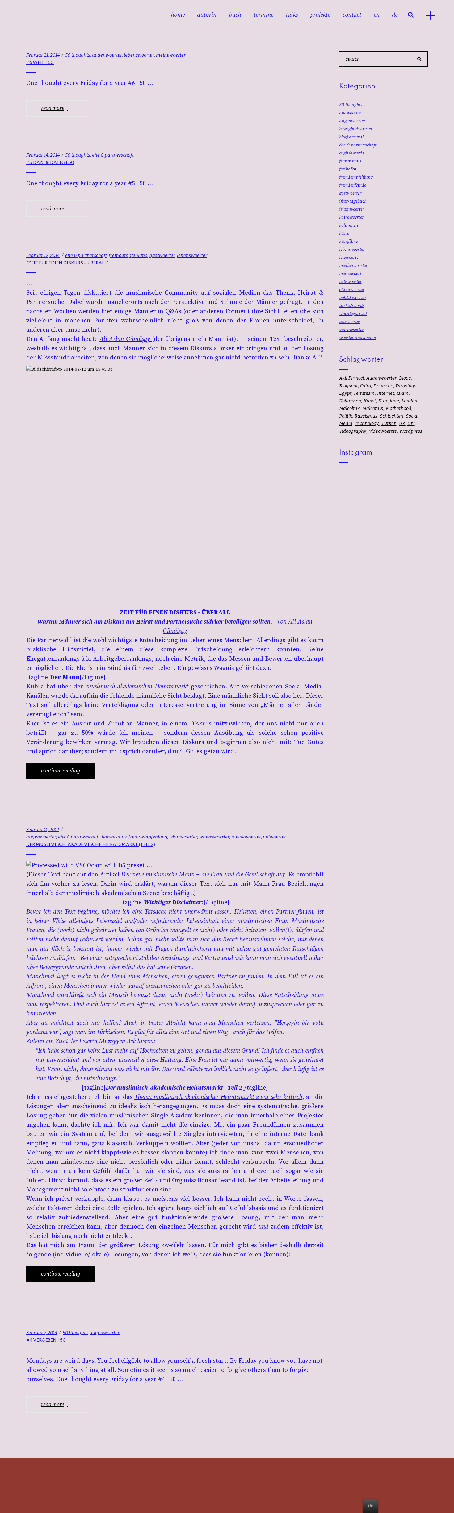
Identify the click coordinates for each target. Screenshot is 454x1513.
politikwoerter (352, 297)
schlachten (391, 416)
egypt (345, 393)
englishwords (351, 153)
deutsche (383, 386)
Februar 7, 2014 (41, 1332)
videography (352, 431)
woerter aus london (357, 338)
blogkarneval (351, 137)
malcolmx (349, 408)
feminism (364, 393)
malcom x (372, 408)
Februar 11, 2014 (42, 829)
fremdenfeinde (352, 185)
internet (385, 393)
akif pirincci (351, 378)
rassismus (366, 416)
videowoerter (351, 330)
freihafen (347, 169)
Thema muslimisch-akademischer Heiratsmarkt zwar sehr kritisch (218, 1097)
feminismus (114, 837)
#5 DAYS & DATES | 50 (50, 163)
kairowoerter (351, 217)
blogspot (348, 386)
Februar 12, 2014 (43, 255)
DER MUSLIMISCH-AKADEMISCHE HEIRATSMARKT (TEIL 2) (90, 845)
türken (389, 423)
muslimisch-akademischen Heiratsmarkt (137, 687)
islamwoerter (183, 837)
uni (411, 423)
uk (402, 423)
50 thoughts (77, 55)
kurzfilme (348, 241)
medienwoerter (353, 265)
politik (345, 416)
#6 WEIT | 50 (40, 63)
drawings (406, 386)
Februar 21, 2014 (43, 55)
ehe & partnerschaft (113, 155)
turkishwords (351, 306)
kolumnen (348, 225)
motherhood (398, 408)
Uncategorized (353, 314)
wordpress (410, 431)
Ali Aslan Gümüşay (125, 339)
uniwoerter (274, 837)
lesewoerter (349, 257)
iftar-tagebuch (353, 201)
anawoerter (350, 113)
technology (367, 423)
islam (403, 393)
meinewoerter (171, 55)
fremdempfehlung (128, 255)
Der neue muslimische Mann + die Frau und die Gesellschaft (198, 875)
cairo (365, 386)
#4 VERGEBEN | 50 (46, 1340)
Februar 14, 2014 (43, 155)
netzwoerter (350, 281)
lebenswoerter (139, 55)
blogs (405, 378)
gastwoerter (162, 255)
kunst (344, 233)
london (409, 401)
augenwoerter (107, 55)
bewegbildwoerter (355, 129)
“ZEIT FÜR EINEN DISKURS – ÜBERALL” (67, 263)
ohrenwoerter (351, 289)
